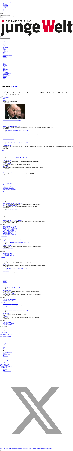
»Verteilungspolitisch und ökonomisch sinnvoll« (11, 172)
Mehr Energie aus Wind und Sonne (8, 255)
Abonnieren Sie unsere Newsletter (6, 366)
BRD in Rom (5, 282)
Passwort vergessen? (3, 18)
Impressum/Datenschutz (7, 371)
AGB (3, 372)
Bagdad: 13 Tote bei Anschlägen (8, 230)
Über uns (4, 53)
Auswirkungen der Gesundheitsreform (9, 306)
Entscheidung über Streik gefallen (8, 180)
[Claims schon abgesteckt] (17, 242)
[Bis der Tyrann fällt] (11, 209)
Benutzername (2, 15)
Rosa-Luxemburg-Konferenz (7, 2)
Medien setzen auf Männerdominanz (9, 300)
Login (2, 17)
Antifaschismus (5, 47)
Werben (4, 342)
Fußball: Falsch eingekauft (7, 322)
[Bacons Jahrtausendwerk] (17, 142)
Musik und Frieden (6, 283)
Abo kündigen (5, 340)
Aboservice (4, 339)
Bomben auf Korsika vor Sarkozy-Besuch (10, 231)
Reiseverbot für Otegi (6, 91)
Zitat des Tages (4, 236)
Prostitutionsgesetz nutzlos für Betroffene (9, 293)
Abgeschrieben (4, 302)
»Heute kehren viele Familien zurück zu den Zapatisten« (12, 220)
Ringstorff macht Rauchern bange (8, 188)
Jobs (3, 348)
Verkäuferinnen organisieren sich (8, 186)
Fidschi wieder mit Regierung (8, 232)
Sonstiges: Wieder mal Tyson (7, 324)
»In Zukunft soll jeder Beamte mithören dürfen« (11, 153)
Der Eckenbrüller (5, 316)
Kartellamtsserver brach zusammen (8, 187)
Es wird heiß (5, 280)
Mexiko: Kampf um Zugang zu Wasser (9, 299)
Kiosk (4, 346)
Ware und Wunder (6, 261)
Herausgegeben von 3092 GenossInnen (7, 334)
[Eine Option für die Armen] (16, 130)
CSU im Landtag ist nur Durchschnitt (9, 184)
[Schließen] (0, 450)
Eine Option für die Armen (7, 133)
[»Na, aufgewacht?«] (16, 268)
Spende (4, 10)
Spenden (4, 362)
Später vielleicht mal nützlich (7, 274)
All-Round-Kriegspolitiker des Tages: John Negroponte (12, 120)
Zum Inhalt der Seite (3, 0)
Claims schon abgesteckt (7, 245)
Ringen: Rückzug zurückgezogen (8, 323)
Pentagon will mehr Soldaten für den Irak (9, 226)
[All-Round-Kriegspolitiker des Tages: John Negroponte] (15, 118)
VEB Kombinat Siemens (7, 163)
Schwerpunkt (3, 122)
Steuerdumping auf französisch (8, 248)
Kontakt (4, 345)
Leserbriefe (4, 49)
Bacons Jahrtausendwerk (7, 145)
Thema (4, 45)
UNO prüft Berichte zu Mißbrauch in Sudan (10, 229)
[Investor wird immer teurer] (17, 157)
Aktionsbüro (5, 4)
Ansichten (3, 98)
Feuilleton (4, 44)
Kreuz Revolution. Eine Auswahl (8, 139)
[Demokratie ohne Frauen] (17, 287)
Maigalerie (4, 353)
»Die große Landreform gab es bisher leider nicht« (11, 126)
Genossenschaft (5, 5)
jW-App (4, 347)
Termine (4, 52)
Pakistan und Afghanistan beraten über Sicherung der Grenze (13, 203)
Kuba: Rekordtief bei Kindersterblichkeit (9, 227)
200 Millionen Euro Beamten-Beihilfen (9, 179)
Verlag (4, 50)
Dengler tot (4, 281)
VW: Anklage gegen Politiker (8, 253)
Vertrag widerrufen (3, 367)
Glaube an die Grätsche (6, 313)
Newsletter (4, 341)
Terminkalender (5, 344)
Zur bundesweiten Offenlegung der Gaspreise (10, 304)
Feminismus (3, 285)
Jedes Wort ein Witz (6, 264)
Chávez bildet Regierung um (7, 233)
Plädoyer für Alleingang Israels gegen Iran (10, 205)
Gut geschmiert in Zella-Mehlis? (8, 185)
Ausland (4, 42)
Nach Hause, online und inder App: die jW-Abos (4, 365)
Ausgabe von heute (3, 332)
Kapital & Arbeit (5, 43)
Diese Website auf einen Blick (5, 336)
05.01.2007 (14, 86)
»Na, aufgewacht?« (6, 271)
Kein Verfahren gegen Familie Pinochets (9, 234)
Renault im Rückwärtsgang (7, 254)
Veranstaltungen (5, 6)
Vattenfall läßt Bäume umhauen (8, 182)
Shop (3, 355)
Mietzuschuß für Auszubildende (8, 183)
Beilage (4, 48)
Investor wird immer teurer (7, 160)
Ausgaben (4, 40)
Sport (3, 46)
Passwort (1, 16)
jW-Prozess (4, 3)
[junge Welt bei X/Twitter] (36, 446)
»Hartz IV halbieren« (6, 166)
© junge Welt (5, 369)
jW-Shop (4, 7)
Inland (4, 41)
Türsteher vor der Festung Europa (8, 214)
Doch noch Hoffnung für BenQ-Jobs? (9, 181)
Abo (3, 9)
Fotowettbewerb (5, 356)
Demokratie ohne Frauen (7, 290)
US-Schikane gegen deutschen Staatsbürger (10, 228)
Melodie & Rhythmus (6, 354)
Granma (4, 357)
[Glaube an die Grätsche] (16, 310)
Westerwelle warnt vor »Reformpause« (9, 189)
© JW (4, 370)
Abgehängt (4, 100)
